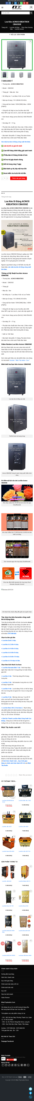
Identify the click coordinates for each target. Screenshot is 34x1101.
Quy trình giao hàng (7, 981)
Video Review (5, 997)
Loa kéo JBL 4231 (7, 826)
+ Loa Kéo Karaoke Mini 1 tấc (10, 667)
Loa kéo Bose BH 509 (24, 930)
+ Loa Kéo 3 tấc (6, 682)
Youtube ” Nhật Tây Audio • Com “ (19, 360)
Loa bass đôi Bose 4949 (25, 955)
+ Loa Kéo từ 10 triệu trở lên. (10, 660)
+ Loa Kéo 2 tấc (6, 676)
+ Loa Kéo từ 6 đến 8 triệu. (10, 652)
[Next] (29, 55)
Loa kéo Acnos (19, 29)
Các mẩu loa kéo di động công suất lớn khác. (16, 142)
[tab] (17, 193)
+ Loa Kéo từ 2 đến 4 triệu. (10, 644)
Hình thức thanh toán (7, 977)
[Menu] (2, 7)
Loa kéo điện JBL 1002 (25, 800)
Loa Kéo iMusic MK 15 (24, 881)
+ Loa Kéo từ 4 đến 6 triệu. (10, 648)
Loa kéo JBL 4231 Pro (24, 851)
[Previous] (4, 55)
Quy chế (3, 991)
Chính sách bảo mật (7, 987)
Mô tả (3, 193)
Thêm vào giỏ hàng (18, 178)
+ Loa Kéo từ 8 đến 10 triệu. (10, 656)
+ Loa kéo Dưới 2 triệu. (8, 640)
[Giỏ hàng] (31, 7)
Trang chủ (4, 27)
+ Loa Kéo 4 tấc (6, 688)
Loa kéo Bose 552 (23, 906)
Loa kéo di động (14, 27)
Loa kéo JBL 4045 (23, 826)
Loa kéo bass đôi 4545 (8, 851)
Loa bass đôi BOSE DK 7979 (8, 801)
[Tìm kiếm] (31, 12)
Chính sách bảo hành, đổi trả (9, 984)
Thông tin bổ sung (6, 196)
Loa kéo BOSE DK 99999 (8, 955)
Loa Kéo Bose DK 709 (8, 906)
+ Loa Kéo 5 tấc (6, 697)
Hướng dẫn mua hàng (7, 974)
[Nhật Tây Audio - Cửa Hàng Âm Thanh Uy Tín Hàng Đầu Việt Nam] (17, 7)
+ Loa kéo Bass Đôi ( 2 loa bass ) (12, 708)
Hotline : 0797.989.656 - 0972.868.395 (13, 1028)
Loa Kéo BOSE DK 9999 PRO (8, 931)
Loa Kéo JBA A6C (6, 881)
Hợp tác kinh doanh (7, 994)
